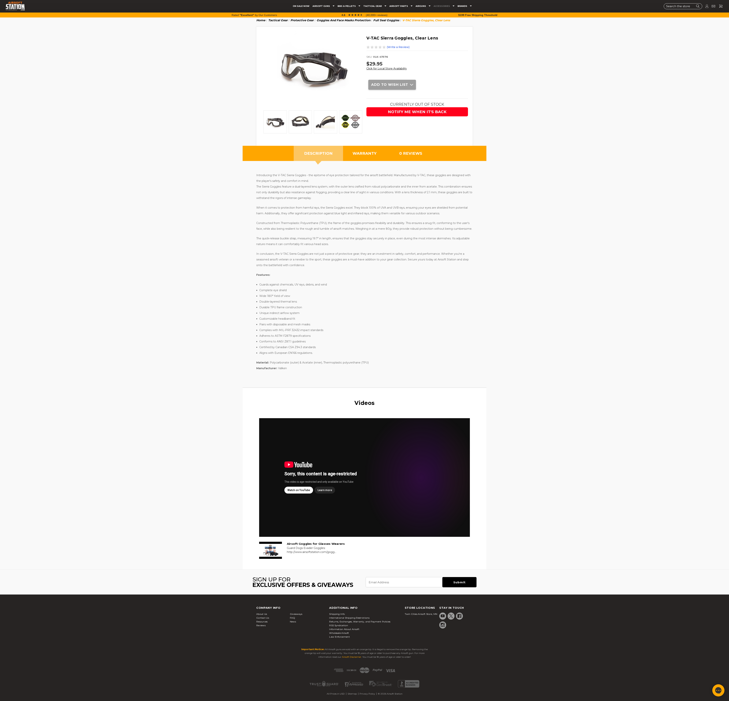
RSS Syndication (338, 625)
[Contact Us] (711, 6)
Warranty (364, 153)
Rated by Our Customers (254, 15)
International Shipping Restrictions (349, 617)
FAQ (292, 617)
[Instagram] (442, 624)
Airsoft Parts (399, 6)
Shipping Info (337, 614)
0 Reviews (410, 153)
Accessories (442, 6)
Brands (463, 6)
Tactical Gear (372, 6)
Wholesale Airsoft (339, 633)
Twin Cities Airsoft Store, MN (421, 614)
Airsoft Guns (321, 6)
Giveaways (296, 614)
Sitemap (352, 693)
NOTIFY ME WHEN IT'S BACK (417, 112)
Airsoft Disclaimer (351, 656)
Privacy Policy (367, 693)
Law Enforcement (339, 636)
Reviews (261, 625)
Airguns (421, 6)
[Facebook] (459, 616)
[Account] (705, 6)
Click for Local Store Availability (386, 68)
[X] (451, 616)
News (293, 621)
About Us (261, 614)
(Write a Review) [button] (398, 47)
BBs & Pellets (347, 6)
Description (318, 153)
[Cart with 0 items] (719, 6)
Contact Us (262, 617)
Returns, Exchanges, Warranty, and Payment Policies (359, 621)
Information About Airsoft (344, 629)
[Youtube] (442, 616)
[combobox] (683, 6)
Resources (262, 621)
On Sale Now (301, 6)
